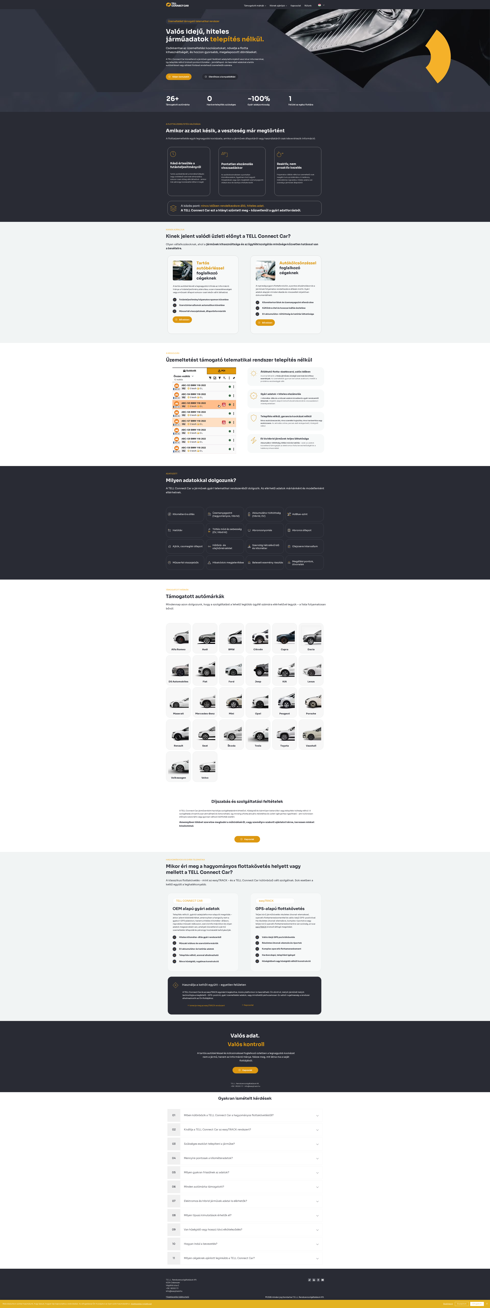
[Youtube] (322, 1279)
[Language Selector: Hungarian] (321, 5)
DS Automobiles (178, 681)
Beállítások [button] (448, 1304)
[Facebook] (318, 1279)
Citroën (258, 649)
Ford (231, 681)
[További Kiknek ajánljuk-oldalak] (286, 5)
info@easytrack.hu (252, 1086)
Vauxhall (311, 745)
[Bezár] (486, 1304)
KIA (285, 681)
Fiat (205, 681)
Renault (178, 745)
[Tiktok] (309, 1279)
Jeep (258, 681)
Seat (205, 745)
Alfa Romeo (178, 649)
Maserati (178, 713)
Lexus (311, 681)
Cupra (284, 649)
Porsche (311, 713)
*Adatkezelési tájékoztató (177, 1297)
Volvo (205, 777)
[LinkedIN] (313, 1279)
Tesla (258, 745)
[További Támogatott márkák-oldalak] (265, 5)
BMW (231, 649)
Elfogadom (477, 1304)
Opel (258, 713)
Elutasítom (462, 1304)
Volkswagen (178, 777)
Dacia (311, 649)
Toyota (284, 745)
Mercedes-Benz (205, 713)
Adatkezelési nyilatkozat (141, 1304)
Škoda (231, 745)
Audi (205, 649)
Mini (231, 713)
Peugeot (284, 713)
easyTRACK (261, 927)
